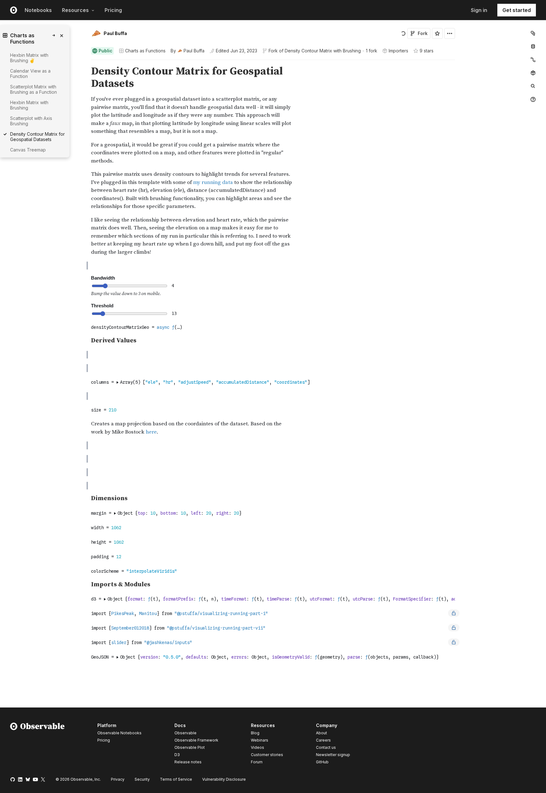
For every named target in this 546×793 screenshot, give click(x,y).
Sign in (479, 10)
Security (142, 779)
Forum (257, 762)
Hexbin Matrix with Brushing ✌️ (29, 57)
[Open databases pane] (533, 46)
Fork (423, 33)
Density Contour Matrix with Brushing (323, 50)
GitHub (322, 762)
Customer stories (267, 754)
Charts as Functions (145, 50)
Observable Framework (196, 740)
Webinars (259, 740)
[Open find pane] (533, 86)
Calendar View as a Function (30, 73)
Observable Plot (189, 747)
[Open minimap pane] (533, 59)
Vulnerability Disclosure (224, 779)
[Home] (37, 745)
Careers (323, 740)
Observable (185, 733)
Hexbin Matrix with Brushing (29, 105)
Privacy (117, 779)
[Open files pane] (533, 33)
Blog (255, 733)
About (321, 733)
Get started (516, 10)
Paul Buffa (115, 33)
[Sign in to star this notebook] (437, 33)
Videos (257, 747)
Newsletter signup (333, 755)
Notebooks (38, 10)
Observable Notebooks (119, 733)
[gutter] (43, 175)
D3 (177, 754)
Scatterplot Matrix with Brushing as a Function (33, 89)
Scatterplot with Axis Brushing (31, 120)
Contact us (326, 747)
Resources (75, 10)
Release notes (188, 762)
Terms (176, 779)
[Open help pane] (533, 99)
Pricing (113, 10)
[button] (83, 62)
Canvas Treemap (28, 149)
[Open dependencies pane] (533, 73)
